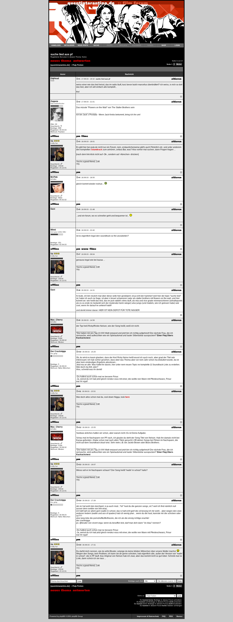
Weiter (179, 64)
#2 (79, 102)
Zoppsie (54, 101)
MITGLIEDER (69, 45)
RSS (171, 616)
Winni (53, 230)
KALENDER (136, 45)
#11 (79, 391)
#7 (79, 254)
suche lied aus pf (61, 54)
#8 (79, 290)
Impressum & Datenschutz (148, 616)
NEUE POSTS (83, 45)
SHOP (164, 45)
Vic (52, 141)
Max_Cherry (56, 320)
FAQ (163, 616)
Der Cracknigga (58, 351)
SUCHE (96, 45)
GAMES (150, 45)
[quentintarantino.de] (60, 65)
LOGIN (177, 45)
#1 (79, 79)
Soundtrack (96, 149)
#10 (79, 352)
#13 (79, 464)
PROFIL (110, 45)
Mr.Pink (54, 177)
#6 (79, 230)
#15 (79, 545)
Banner (180, 616)
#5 (79, 209)
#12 (79, 427)
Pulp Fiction (77, 65)
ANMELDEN (56, 45)
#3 (79, 141)
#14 (79, 500)
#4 (79, 177)
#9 (79, 320)
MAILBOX (123, 45)
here (127, 397)
